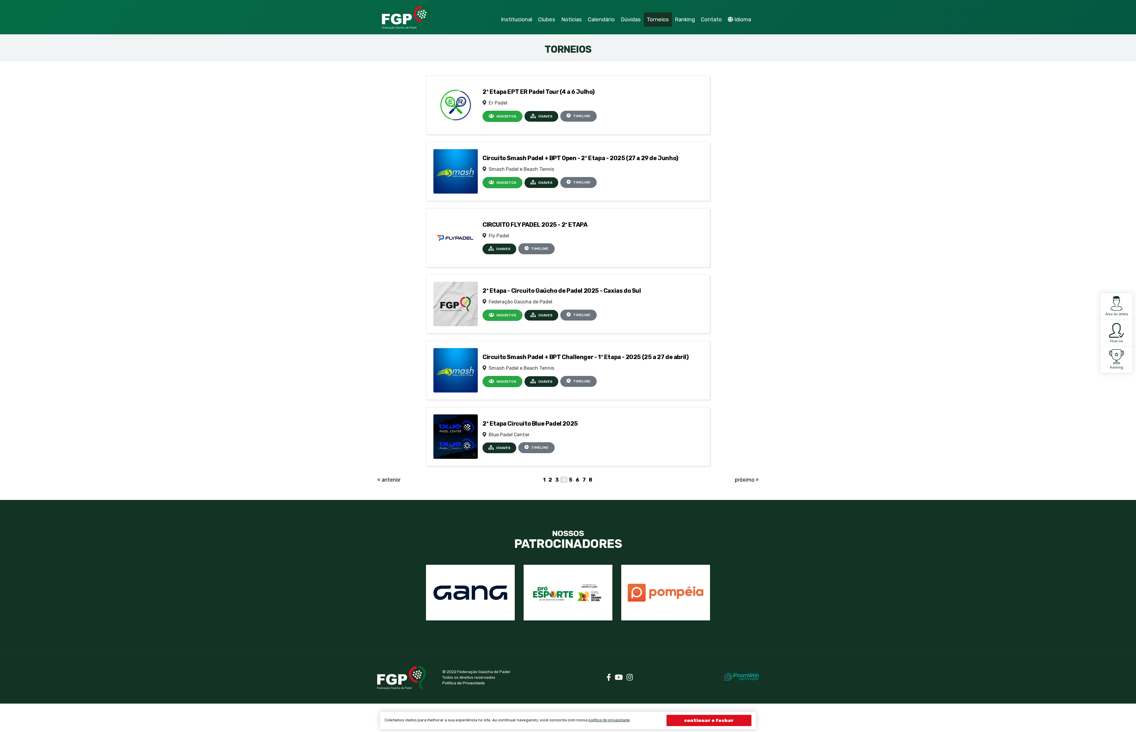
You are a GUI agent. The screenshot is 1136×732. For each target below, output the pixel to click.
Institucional (516, 19)
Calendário (601, 19)
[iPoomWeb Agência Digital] (741, 676)
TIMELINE (581, 116)
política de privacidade (609, 720)
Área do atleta (1116, 314)
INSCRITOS (506, 116)
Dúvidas (631, 19)
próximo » (747, 480)
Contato (711, 19)
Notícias (571, 19)
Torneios (658, 19)
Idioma (742, 19)
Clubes (546, 19)
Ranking (1116, 367)
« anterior (389, 480)
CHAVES (544, 116)
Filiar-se (1116, 341)
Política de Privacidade (463, 682)
